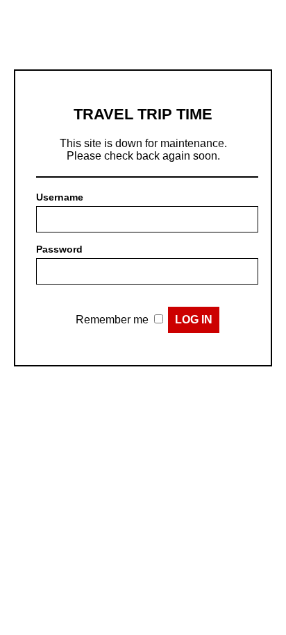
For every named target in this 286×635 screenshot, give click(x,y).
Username (59, 197)
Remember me (112, 319)
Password (59, 249)
